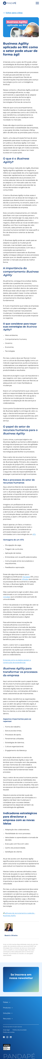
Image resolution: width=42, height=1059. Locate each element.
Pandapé (26, 577)
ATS (34, 534)
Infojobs (25, 579)
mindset (6, 597)
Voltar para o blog (14, 13)
